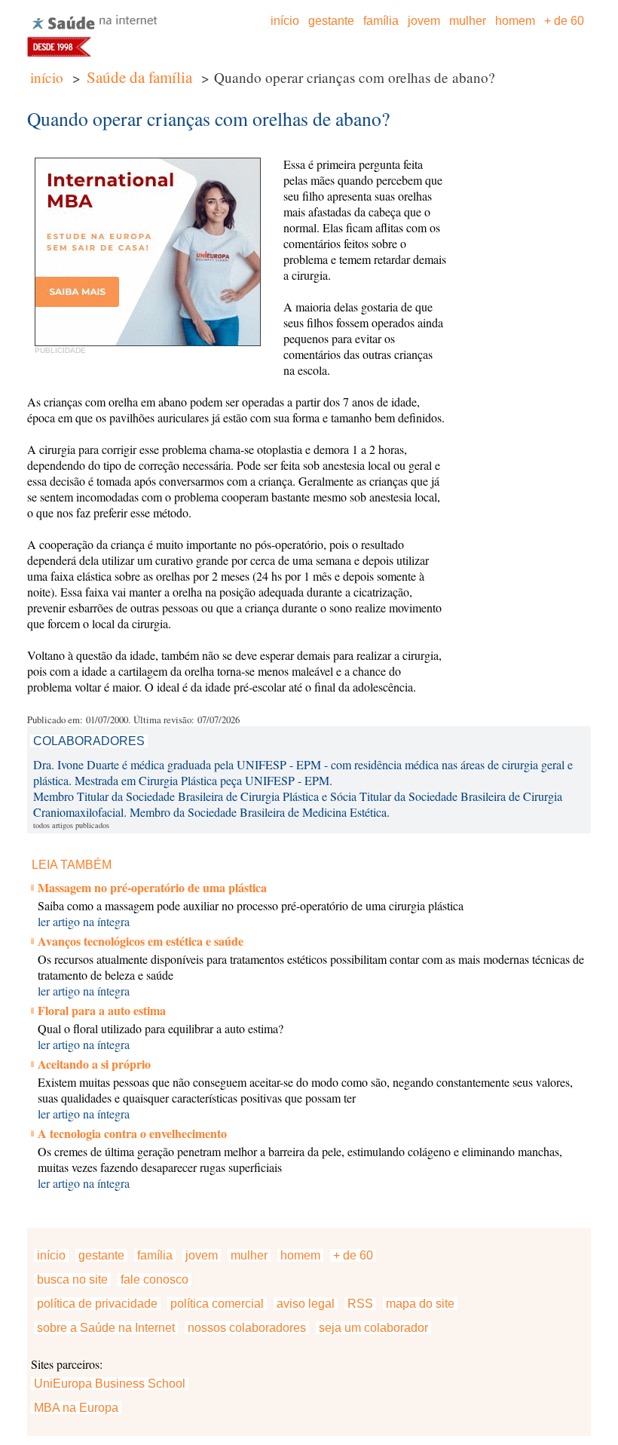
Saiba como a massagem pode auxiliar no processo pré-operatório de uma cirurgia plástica (251, 905)
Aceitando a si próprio (94, 1063)
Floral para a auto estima (102, 1010)
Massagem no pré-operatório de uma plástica (152, 887)
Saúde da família (139, 76)
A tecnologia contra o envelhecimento (132, 1133)
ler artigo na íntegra (84, 921)
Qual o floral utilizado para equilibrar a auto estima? (160, 1028)
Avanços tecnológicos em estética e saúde (140, 941)
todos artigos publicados (71, 825)
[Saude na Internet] (95, 28)
